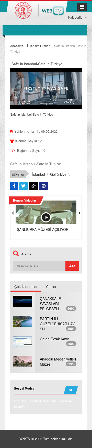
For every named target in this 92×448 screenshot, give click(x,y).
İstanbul (38, 174)
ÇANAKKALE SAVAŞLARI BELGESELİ (50, 303)
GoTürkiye (58, 174)
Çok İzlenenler (26, 286)
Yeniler (50, 286)
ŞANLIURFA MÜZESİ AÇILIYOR (42, 229)
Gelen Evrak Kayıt (54, 338)
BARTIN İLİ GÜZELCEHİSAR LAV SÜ (57, 323)
